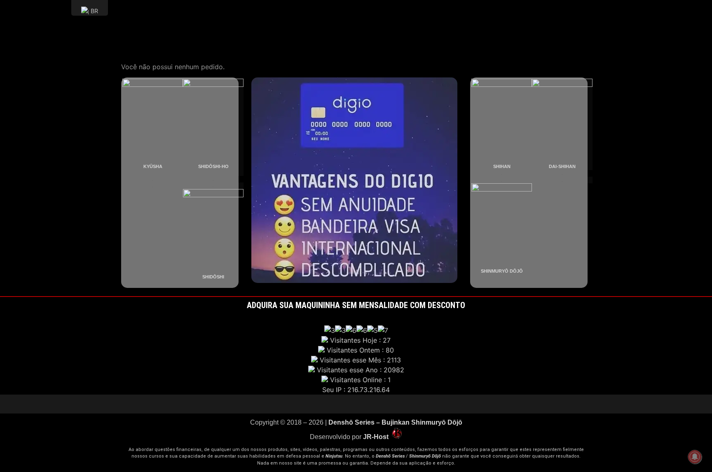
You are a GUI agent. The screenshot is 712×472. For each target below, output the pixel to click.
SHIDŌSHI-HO (213, 166)
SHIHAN (502, 166)
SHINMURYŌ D (497, 271)
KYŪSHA (152, 166)
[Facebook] (368, 404)
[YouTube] (331, 404)
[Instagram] (356, 404)
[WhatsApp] (381, 404)
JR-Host (376, 436)
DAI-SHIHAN (562, 166)
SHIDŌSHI (213, 276)
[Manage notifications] (695, 457)
